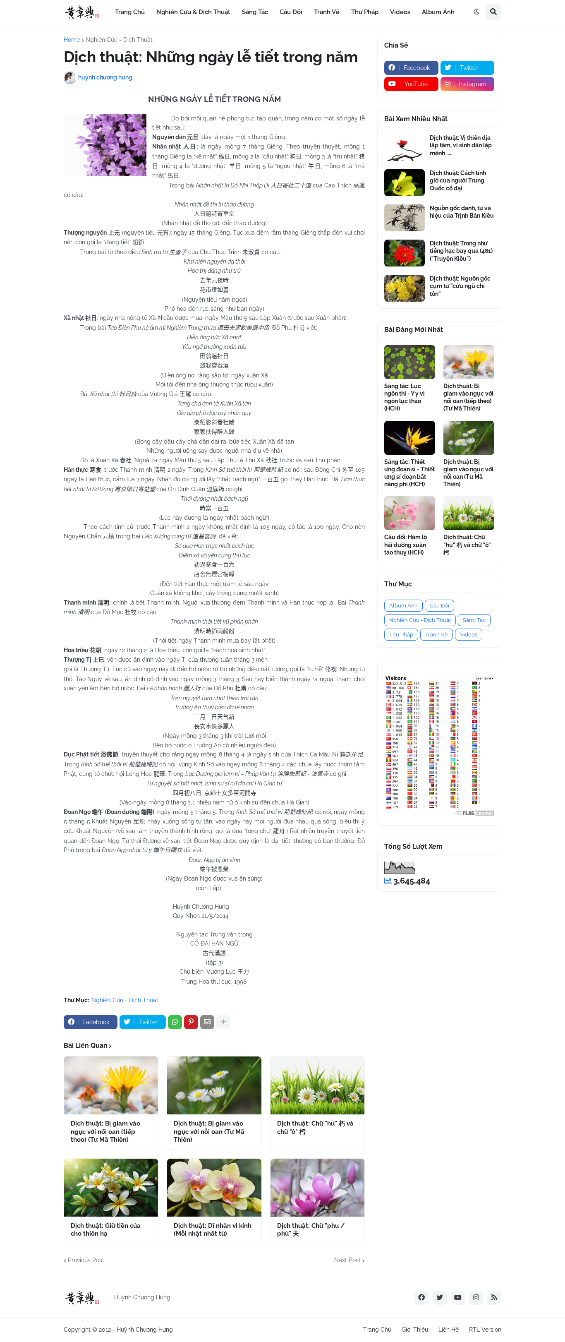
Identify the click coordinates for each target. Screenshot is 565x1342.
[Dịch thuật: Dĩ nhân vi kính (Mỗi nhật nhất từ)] (214, 1188)
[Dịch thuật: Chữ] (317, 1085)
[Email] (207, 1022)
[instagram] (476, 1298)
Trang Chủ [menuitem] (130, 12)
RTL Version (485, 1329)
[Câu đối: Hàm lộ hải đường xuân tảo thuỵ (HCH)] (409, 513)
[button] (476, 12)
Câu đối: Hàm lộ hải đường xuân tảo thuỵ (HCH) (405, 544)
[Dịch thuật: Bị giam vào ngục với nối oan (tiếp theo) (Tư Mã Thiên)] (111, 1085)
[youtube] (458, 1298)
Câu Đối (439, 606)
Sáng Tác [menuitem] (255, 12)
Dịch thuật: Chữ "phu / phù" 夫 (311, 1230)
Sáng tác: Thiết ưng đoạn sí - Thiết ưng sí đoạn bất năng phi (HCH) (409, 473)
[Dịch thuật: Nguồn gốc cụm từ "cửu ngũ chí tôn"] (404, 288)
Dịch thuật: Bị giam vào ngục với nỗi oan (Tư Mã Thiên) (209, 1131)
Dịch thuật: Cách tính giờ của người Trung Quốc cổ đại (458, 180)
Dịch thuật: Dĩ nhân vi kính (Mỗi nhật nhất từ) (212, 1230)
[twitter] (440, 1298)
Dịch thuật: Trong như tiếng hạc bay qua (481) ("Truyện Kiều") (461, 251)
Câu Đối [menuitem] (291, 12)
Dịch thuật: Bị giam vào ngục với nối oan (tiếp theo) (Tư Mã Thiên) (105, 1131)
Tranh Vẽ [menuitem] (327, 12)
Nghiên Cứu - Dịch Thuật (119, 40)
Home (72, 40)
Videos (468, 634)
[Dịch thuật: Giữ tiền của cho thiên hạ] (111, 1188)
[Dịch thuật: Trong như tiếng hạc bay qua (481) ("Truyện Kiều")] (404, 253)
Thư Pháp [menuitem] (364, 12)
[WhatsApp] (175, 1022)
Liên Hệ (448, 1329)
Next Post (347, 1260)
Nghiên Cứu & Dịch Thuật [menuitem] (193, 12)
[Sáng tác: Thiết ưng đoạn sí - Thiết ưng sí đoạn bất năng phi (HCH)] (409, 438)
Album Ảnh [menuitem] (438, 12)
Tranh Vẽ (436, 634)
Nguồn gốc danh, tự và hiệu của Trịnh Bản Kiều (462, 212)
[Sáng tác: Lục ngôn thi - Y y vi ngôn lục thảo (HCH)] (409, 362)
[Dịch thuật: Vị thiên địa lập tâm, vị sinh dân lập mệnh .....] (404, 147)
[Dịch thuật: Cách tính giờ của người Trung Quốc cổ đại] (404, 182)
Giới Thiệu (415, 1329)
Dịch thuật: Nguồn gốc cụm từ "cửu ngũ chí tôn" (460, 286)
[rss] (494, 1298)
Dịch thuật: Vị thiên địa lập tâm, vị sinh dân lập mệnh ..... (461, 145)
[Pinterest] (191, 1022)
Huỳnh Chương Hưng (145, 1329)
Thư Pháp (401, 634)
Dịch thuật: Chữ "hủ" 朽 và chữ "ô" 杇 (315, 1128)
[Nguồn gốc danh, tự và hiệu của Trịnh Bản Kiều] (404, 217)
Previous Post (86, 1260)
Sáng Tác (474, 620)
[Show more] (223, 1022)
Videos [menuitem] (400, 12)
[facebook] (421, 1298)
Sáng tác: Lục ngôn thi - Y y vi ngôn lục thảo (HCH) (404, 397)
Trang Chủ (377, 1329)
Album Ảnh (403, 606)
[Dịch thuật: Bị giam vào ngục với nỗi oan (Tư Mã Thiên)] (214, 1085)
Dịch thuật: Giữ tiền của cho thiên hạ (106, 1230)
